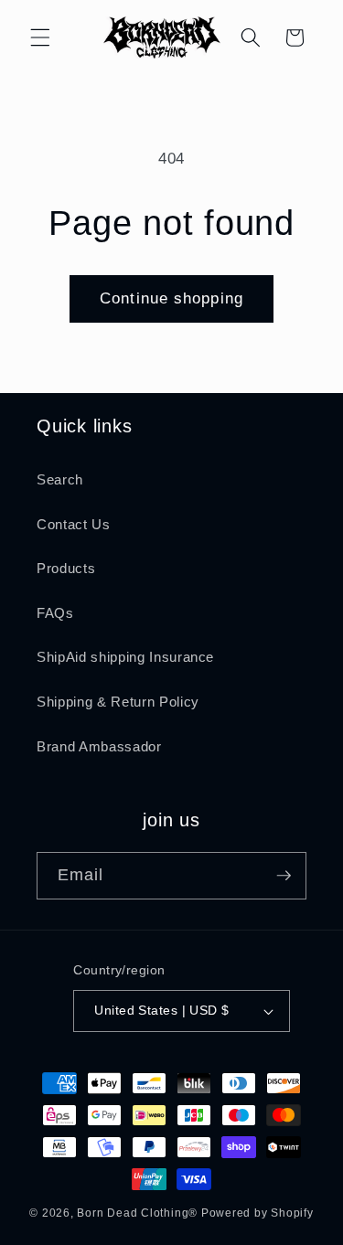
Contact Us (74, 524)
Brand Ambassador (99, 746)
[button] (40, 37)
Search (60, 479)
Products (66, 568)
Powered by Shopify (257, 1213)
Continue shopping (171, 298)
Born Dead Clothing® (137, 1213)
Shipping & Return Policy (118, 701)
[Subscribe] (283, 875)
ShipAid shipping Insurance (125, 657)
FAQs (55, 613)
